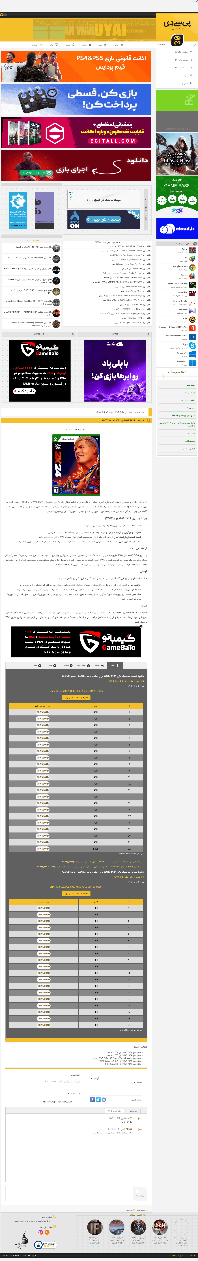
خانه (142, 412)
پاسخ (140, 1118)
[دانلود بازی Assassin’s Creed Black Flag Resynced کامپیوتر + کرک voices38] (56, 324)
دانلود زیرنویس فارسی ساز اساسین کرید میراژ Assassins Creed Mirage (29, 281)
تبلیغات (185, 75)
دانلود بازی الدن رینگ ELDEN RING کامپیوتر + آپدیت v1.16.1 (31, 292)
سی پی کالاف (190, 407)
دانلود (116, 44)
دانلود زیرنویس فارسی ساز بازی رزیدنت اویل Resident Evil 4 (28, 268)
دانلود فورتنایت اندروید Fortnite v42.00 (110, 21)
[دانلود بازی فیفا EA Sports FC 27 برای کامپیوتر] (56, 248)
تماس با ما (184, 83)
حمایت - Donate (181, 52)
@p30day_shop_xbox (46, 866)
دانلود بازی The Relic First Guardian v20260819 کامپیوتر (138, 1240)
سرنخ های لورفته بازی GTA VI (183, 415)
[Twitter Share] (98, 1100)
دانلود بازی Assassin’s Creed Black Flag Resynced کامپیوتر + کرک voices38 (30, 324)
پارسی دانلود (190, 441)
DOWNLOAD (43, 712)
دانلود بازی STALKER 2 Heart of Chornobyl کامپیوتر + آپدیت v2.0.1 (141, 23)
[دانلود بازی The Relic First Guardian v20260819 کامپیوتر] (138, 1227)
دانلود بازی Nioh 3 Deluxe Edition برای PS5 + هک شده (160, 1240)
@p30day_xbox (68, 861)
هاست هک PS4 (181, 60)
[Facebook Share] (92, 1100)
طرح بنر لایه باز (189, 448)
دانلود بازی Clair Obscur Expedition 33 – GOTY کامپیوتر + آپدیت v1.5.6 (28, 303)
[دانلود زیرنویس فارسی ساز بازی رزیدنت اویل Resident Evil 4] (56, 270)
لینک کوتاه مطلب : (72, 1093)
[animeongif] (103, 228)
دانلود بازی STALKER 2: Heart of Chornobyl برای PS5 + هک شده (181, 1242)
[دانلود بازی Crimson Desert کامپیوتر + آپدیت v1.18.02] (56, 259)
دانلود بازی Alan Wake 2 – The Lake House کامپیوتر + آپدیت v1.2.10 (80, 23)
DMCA (192, 1255)
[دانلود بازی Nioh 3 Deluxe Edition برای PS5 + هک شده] (160, 1227)
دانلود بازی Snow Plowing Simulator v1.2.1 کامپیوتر (116, 1240)
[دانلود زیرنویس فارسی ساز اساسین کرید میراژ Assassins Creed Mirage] (56, 281)
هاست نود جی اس (188, 400)
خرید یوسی (190, 385)
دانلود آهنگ (190, 433)
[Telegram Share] (103, 1100)
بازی (136, 412)
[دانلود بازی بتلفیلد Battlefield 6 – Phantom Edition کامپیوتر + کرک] (56, 313)
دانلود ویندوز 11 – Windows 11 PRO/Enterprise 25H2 (49, 23)
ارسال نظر (133, 1111)
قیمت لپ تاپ (189, 392)
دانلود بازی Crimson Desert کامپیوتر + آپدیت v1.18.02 (30, 257)
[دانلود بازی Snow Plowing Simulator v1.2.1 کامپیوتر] (116, 1227)
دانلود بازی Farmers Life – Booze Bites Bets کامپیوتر (95, 1240)
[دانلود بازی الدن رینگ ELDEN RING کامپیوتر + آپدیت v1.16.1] (56, 292)
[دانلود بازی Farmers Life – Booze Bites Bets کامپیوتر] (95, 1227)
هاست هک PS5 (181, 67)
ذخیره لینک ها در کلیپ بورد (76, 697)
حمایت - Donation (176, 1255)
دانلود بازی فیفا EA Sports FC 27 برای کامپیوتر (33, 247)
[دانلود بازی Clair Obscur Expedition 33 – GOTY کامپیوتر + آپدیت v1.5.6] (56, 302)
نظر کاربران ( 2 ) (114, 1111)
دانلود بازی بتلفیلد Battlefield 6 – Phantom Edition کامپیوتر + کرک (28, 313)
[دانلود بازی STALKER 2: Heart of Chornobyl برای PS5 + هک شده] (181, 1227)
